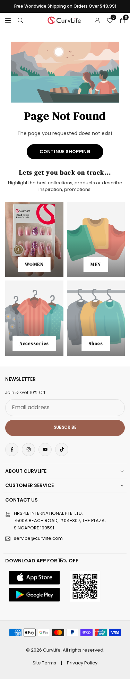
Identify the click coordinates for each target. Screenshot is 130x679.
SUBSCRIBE (65, 427)
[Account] (97, 20)
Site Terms (44, 663)
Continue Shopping (65, 151)
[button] (8, 20)
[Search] (20, 20)
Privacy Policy (82, 663)
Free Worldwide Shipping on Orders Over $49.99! (65, 6)
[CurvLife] (65, 19)
